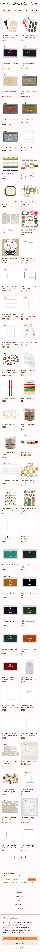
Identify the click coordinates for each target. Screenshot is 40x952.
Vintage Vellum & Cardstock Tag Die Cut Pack (10, 791)
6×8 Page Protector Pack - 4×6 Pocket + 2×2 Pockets (9, 734)
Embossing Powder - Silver (9, 453)
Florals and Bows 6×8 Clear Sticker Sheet (10, 510)
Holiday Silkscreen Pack (8, 231)
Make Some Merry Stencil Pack (27, 819)
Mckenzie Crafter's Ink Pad (29, 566)
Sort (35, 11)
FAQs (20, 900)
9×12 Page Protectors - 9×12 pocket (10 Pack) (10, 343)
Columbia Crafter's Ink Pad (10, 566)
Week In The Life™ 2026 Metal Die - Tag (28, 678)
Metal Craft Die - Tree (29, 342)
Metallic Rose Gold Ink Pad (10, 121)
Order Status (20, 904)
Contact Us (20, 908)
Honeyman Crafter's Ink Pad (10, 594)
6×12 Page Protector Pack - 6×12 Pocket (28, 259)
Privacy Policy (28, 882)
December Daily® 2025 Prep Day (10, 259)
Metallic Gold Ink (27, 120)
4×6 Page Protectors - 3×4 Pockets (10, 538)
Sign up (32, 879)
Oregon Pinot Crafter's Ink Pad (10, 65)
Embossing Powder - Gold (28, 425)
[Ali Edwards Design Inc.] (20, 3)
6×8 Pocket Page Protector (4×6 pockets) (10, 706)
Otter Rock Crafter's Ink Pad (29, 65)
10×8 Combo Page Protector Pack (27, 847)
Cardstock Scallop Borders (8, 175)
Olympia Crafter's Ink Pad (9, 650)
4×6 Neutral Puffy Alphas (27, 371)
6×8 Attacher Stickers (10, 480)
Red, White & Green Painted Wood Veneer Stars (9, 372)
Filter (7, 11)
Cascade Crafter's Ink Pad (9, 93)
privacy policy (26, 933)
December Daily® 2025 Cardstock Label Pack (29, 482)
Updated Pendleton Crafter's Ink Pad (9, 678)
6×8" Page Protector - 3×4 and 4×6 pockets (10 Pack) (29, 734)
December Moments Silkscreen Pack (9, 819)
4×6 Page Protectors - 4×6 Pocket (29, 538)
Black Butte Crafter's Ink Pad (28, 594)
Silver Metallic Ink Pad (10, 148)
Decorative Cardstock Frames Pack (29, 203)
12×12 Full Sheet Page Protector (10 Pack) (9, 287)
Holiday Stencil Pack (28, 761)
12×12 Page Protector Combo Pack (28, 287)
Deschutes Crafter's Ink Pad (10, 622)
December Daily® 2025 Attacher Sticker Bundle (10, 37)
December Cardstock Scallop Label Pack (28, 175)
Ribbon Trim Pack (27, 398)
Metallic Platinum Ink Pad (29, 93)
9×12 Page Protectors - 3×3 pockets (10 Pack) (10, 315)
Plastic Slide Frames (9, 398)
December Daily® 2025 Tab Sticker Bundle (29, 37)
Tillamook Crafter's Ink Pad (29, 650)
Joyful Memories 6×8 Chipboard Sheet (28, 510)
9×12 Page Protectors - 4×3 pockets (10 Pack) (29, 315)
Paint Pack (25, 452)
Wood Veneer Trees (9, 424)
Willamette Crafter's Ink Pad (29, 622)
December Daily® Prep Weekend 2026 (29, 231)
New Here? (20, 897)
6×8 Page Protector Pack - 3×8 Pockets (28, 706)
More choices (20, 948)
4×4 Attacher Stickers (29, 148)
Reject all (20, 943)
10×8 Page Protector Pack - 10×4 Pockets (9, 847)
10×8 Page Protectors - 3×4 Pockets (29, 791)
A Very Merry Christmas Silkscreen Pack (10, 762)
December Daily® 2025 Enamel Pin (10, 203)
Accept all (20, 938)
